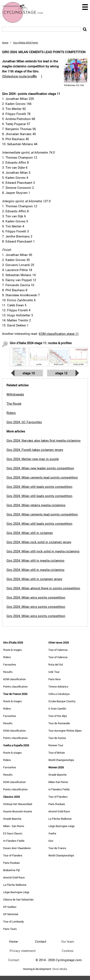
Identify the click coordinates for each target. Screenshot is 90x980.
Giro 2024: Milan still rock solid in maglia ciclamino (43, 551)
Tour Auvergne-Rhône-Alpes (65, 730)
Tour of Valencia (57, 650)
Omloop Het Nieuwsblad (17, 804)
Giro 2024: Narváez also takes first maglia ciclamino (43, 440)
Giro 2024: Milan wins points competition (35, 597)
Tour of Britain (56, 752)
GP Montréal (10, 914)
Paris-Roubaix (11, 863)
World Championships (61, 760)
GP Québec (10, 907)
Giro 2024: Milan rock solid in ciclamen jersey (38, 542)
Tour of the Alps (57, 716)
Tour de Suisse (57, 738)
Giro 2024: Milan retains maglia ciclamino (36, 505)
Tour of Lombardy (13, 921)
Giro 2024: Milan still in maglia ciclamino (35, 560)
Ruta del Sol (55, 664)
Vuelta (52, 833)
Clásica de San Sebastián (18, 899)
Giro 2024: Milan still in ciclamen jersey (34, 579)
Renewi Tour (55, 745)
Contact (13, 960)
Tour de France (57, 848)
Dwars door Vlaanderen (17, 848)
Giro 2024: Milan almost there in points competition (43, 588)
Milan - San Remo (13, 826)
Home (5, 42)
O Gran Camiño (57, 708)
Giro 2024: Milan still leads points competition (39, 486)
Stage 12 (61, 373)
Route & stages (12, 650)
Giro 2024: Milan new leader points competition (40, 468)
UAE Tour (53, 672)
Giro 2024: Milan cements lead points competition (42, 477)
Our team (67, 941)
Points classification (15, 686)
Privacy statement (23, 951)
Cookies (67, 951)
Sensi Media (59, 969)
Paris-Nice (54, 679)
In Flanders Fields (13, 841)
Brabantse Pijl (11, 870)
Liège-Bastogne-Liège (16, 892)
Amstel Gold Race (14, 877)
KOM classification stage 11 (59, 333)
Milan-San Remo (58, 782)
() (22, 76)
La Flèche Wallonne (14, 885)
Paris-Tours (10, 929)
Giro (50, 841)
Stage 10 (29, 373)
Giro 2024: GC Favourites (24, 422)
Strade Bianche (12, 819)
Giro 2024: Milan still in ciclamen (29, 533)
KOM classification (14, 679)
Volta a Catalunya (58, 694)
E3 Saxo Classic (12, 833)
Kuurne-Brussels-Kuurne (17, 811)
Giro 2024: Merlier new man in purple (32, 459)
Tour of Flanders (12, 855)
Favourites (9, 664)
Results (8, 672)
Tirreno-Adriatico (58, 686)
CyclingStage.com (25, 12)
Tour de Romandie (59, 723)
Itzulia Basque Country (62, 701)
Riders (7, 657)
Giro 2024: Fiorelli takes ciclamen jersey (34, 450)
